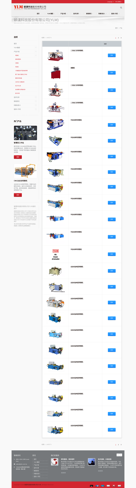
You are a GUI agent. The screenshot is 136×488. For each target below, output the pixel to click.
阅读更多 (63, 472)
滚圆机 (73, 68)
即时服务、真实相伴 (67, 459)
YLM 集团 (50, 13)
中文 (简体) (118, 1)
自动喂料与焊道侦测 (20, 89)
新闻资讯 (89, 13)
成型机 (15, 225)
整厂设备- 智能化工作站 (21, 74)
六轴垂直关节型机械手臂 (21, 70)
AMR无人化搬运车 (19, 82)
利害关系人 (101, 13)
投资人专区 (114, 13)
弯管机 (17, 55)
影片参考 (17, 93)
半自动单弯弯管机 (76, 120)
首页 (38, 13)
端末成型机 (18, 59)
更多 (18, 157)
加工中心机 (18, 85)
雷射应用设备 (18, 78)
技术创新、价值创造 (104, 459)
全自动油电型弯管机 (77, 267)
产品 (121, 28)
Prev (118, 455)
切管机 (17, 63)
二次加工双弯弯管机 (77, 50)
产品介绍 (63, 13)
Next (120, 455)
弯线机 (17, 67)
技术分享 (76, 13)
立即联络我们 (26, 225)
